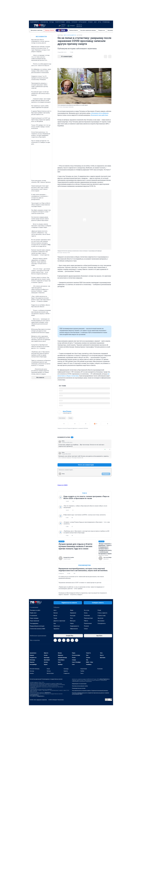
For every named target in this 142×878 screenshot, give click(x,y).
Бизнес (56, 613)
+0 (104, 449)
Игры (99, 22)
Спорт (99, 610)
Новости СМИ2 (63, 485)
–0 (109, 449)
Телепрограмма (60, 22)
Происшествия (88, 618)
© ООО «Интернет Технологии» (56, 699)
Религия (86, 626)
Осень (86, 613)
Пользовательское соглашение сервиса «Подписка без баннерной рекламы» (90, 690)
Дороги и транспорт (59, 621)
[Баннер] (62, 30)
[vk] (59, 640)
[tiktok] (76, 640)
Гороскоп (74, 22)
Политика (87, 615)
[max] (68, 640)
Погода (51, 22)
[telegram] (55, 640)
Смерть (70, 418)
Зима (71, 610)
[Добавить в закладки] (105, 56)
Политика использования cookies (80, 686)
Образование (74, 628)
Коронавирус (62, 418)
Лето (71, 618)
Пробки (90, 22)
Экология (100, 618)
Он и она (86, 610)
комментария (66, 56)
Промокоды (106, 22)
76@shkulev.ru (47, 692)
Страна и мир (101, 615)
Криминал (73, 613)
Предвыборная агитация (37, 626)
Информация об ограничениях (79, 683)
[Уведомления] (107, 25)
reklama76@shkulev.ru (104, 679)
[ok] (63, 640)
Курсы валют (83, 22)
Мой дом (72, 621)
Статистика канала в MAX (37, 628)
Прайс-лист (33, 613)
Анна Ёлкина (67, 411)
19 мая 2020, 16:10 (62, 52)
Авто (55, 610)
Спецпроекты (102, 623)
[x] (72, 640)
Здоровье (56, 628)
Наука (72, 623)
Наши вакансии (34, 621)
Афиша (68, 22)
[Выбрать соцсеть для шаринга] (109, 56)
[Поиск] (103, 25)
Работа (86, 621)
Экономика (101, 621)
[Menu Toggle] (31, 25)
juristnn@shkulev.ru (34, 695)
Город (55, 618)
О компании (33, 615)
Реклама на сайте (35, 610)
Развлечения (88, 623)
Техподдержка (34, 623)
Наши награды (34, 618)
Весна (55, 615)
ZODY (95, 22)
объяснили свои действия (99, 115)
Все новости (41, 36)
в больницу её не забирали (99, 113)
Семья (86, 628)
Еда (55, 623)
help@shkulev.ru (40, 696)
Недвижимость (34, 22)
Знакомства (44, 22)
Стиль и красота (102, 613)
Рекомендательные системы (78, 688)
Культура (72, 615)
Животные (57, 626)
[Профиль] (111, 25)
